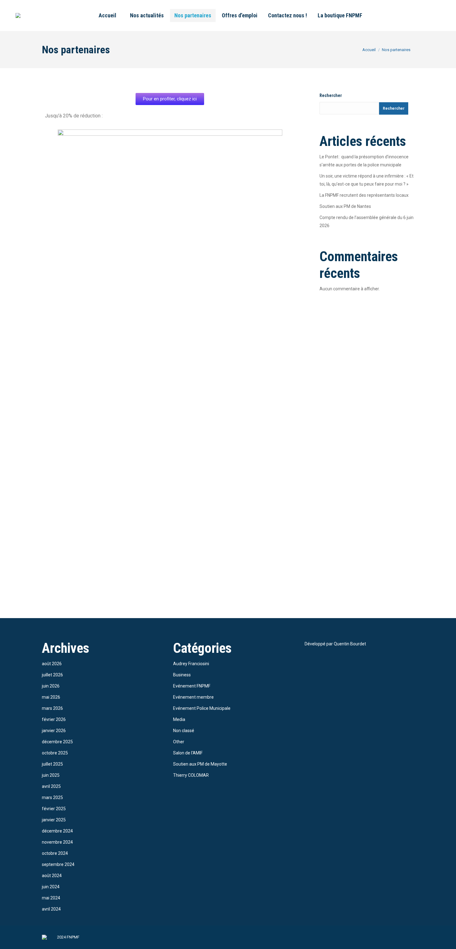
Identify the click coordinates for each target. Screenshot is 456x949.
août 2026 (52, 663)
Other (178, 741)
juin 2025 (51, 775)
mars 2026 (52, 708)
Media (179, 719)
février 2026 (54, 719)
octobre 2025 (55, 752)
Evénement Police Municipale (201, 708)
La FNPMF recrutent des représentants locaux (364, 195)
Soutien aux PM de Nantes (345, 206)
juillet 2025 (52, 764)
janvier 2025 (54, 819)
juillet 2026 (52, 674)
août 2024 (52, 875)
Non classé (183, 730)
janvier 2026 (54, 730)
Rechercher (331, 95)
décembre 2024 (57, 830)
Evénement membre (193, 697)
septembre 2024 (58, 864)
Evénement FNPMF (191, 685)
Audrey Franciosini (191, 663)
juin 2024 (51, 886)
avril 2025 (51, 786)
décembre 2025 (57, 741)
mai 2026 (51, 697)
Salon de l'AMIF (188, 752)
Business (182, 674)
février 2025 (54, 808)
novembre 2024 (57, 842)
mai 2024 (51, 897)
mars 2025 (52, 797)
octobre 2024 (55, 853)
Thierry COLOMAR (191, 775)
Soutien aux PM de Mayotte (200, 764)
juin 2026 (51, 685)
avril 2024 (51, 909)
